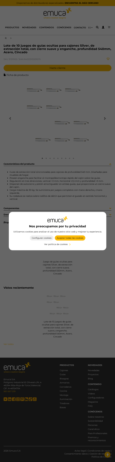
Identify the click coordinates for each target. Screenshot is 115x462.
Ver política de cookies (56, 244)
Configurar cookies (42, 238)
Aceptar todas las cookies (70, 238)
